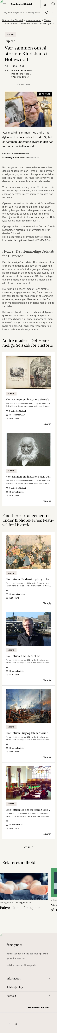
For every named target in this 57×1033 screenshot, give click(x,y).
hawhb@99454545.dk (40, 240)
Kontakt (11, 995)
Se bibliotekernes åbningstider (21, 965)
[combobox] (28, 12)
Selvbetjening (14, 987)
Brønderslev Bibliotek (12, 20)
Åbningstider (14, 944)
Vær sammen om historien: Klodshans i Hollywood (29, 24)
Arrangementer (33, 20)
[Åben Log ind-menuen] (44, 4)
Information (13, 978)
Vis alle (28, 847)
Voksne (47, 20)
